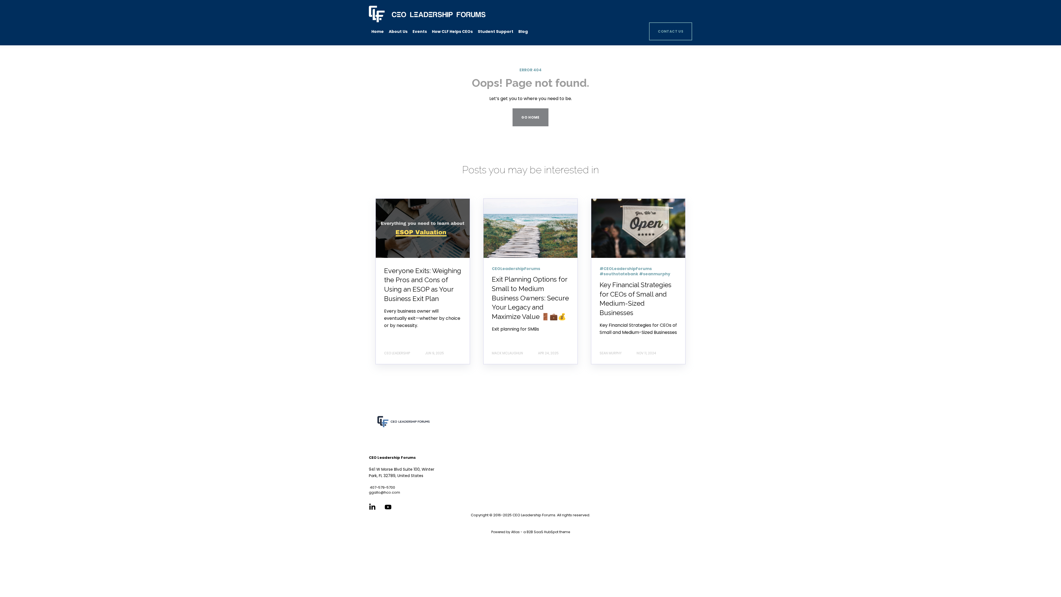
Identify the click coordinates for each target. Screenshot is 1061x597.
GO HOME (530, 117)
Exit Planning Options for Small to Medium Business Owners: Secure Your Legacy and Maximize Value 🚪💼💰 (530, 297)
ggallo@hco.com (384, 492)
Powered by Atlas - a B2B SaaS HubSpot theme (530, 532)
